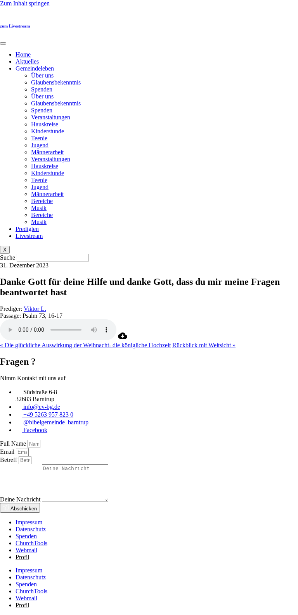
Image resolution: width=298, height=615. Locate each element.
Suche (7, 257)
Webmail (26, 550)
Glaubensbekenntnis (56, 82)
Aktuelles (27, 61)
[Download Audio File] (122, 338)
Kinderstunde (47, 131)
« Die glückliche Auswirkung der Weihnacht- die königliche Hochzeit (85, 345)
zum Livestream (15, 26)
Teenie (39, 138)
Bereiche (42, 201)
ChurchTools (31, 543)
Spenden (41, 89)
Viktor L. (35, 308)
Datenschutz (31, 529)
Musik (39, 208)
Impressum (29, 522)
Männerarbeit (47, 152)
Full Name (14, 443)
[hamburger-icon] (3, 43)
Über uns (42, 75)
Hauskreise (44, 124)
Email (8, 451)
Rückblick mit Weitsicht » (204, 345)
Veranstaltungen (50, 117)
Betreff (9, 460)
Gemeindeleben (35, 68)
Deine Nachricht (21, 499)
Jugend (40, 145)
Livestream (29, 236)
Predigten (27, 229)
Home (23, 54)
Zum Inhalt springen (25, 3)
